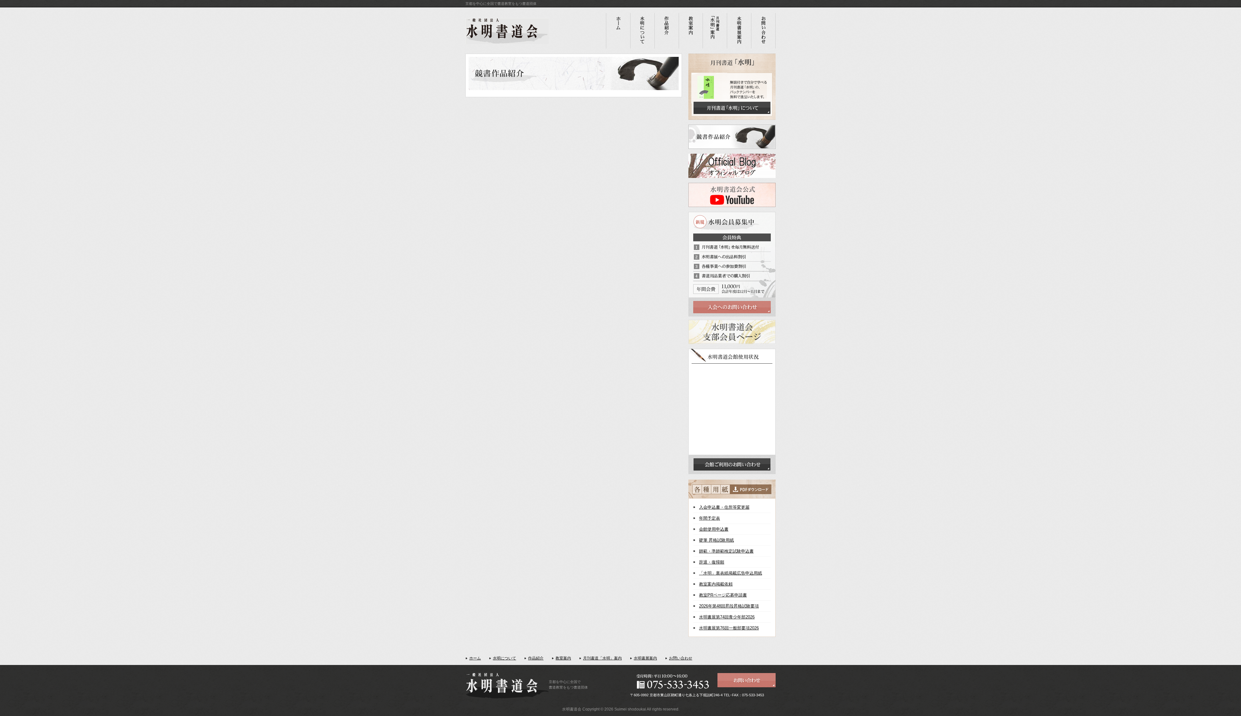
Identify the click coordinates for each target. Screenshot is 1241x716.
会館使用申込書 (713, 529)
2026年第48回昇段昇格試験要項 (729, 606)
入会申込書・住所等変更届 (724, 507)
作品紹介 (536, 658)
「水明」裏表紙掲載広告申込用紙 (730, 573)
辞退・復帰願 (711, 562)
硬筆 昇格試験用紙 (716, 540)
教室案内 (563, 658)
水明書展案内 (645, 658)
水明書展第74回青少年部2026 (727, 617)
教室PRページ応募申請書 (723, 595)
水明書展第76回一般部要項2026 (729, 628)
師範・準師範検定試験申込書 (726, 551)
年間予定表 (709, 518)
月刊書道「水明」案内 (602, 658)
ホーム (475, 658)
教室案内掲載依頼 (716, 584)
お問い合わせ (680, 658)
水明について (504, 658)
